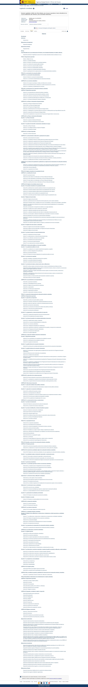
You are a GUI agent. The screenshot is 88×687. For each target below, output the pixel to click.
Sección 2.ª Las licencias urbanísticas (28, 461)
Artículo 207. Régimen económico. (29, 589)
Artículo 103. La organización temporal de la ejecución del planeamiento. (36, 314)
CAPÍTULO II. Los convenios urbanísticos (29, 80)
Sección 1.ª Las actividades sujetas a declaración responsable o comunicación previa (37, 454)
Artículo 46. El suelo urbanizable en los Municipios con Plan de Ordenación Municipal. (38, 178)
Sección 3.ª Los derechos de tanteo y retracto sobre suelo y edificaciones (35, 264)
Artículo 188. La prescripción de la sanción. (31, 542)
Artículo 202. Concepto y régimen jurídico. (30, 580)
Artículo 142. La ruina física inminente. (30, 418)
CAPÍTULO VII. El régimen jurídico (27, 566)
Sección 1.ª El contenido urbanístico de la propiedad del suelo (33, 185)
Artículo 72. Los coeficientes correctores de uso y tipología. (33, 237)
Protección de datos (45, 681)
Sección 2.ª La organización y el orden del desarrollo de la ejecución (34, 312)
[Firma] (22, 50)
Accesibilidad (40, 681)
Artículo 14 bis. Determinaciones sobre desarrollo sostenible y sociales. (36, 94)
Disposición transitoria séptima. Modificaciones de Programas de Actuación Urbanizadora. (39, 657)
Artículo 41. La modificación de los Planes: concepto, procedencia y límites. (36, 159)
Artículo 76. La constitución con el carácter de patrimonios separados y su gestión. (38, 249)
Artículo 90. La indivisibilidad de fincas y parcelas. (32, 283)
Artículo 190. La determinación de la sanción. (31, 545)
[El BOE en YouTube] (49, 683)
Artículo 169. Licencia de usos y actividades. (31, 487)
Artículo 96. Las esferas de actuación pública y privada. (33, 299)
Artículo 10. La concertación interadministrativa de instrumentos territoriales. (36, 78)
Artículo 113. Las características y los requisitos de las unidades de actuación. (37, 338)
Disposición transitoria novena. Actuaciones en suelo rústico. (34, 660)
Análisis (35, 31)
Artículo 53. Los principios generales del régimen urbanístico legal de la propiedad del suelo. (40, 194)
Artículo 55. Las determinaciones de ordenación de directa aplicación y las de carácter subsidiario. (41, 200)
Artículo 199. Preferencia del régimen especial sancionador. (34, 568)
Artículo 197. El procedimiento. (28, 562)
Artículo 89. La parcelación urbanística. (30, 281)
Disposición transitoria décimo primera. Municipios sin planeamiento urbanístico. (37, 664)
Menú (60, 4)
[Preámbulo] (23, 36)
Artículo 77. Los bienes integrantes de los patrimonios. (33, 250)
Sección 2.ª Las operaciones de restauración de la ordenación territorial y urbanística (37, 525)
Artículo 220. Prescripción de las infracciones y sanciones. (33, 616)
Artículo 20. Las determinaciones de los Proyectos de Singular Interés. (35, 108)
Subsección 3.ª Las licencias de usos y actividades (31, 485)
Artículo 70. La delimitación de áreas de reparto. (31, 234)
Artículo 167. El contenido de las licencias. (30, 481)
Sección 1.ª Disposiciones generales (28, 336)
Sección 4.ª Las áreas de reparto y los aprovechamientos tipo (33, 232)
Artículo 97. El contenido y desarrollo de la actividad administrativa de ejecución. (37, 301)
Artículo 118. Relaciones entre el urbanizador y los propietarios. (34, 353)
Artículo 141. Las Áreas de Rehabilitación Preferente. (32, 416)
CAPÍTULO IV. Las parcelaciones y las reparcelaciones (31, 279)
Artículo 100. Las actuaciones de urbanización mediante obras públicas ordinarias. (38, 306)
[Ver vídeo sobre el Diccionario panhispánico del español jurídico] (35, 28)
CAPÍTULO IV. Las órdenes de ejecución (29, 507)
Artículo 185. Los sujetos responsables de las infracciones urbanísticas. (36, 536)
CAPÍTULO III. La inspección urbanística (29, 501)
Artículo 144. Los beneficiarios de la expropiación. (32, 424)
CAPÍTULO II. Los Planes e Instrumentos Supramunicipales (32, 101)
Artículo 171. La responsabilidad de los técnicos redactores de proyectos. (36, 490)
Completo (22, 31)
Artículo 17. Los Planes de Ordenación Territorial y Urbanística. (34, 99)
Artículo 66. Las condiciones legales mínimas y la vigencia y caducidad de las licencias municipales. (41, 222)
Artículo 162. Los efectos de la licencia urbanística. (32, 469)
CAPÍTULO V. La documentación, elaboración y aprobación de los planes (35, 135)
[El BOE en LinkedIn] (46, 683)
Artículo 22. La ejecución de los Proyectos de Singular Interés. (34, 112)
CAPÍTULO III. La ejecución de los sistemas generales (31, 375)
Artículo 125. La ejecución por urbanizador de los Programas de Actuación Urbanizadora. (39, 369)
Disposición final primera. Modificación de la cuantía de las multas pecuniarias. (37, 670)
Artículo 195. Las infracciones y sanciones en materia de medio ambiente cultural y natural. (39, 556)
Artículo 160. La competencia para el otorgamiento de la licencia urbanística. (37, 465)
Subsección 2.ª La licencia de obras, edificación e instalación (33, 475)
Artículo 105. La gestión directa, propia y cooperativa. (32, 320)
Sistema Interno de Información (53, 681)
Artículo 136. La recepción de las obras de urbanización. (33, 405)
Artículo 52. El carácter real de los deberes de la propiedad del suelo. (35, 193)
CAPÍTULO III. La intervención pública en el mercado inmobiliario (33, 245)
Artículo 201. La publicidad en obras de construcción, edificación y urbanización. (37, 574)
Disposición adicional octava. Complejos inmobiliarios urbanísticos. (35, 634)
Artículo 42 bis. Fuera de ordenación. (30, 167)
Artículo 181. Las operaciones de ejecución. (31, 523)
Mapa (32, 681)
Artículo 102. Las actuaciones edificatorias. (31, 310)
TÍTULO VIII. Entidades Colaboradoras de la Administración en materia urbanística (37, 576)
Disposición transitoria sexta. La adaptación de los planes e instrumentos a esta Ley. (38, 655)
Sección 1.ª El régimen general (27, 531)
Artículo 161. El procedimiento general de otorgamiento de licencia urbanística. (37, 467)
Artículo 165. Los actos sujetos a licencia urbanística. (32, 477)
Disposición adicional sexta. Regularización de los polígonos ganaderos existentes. (38, 631)
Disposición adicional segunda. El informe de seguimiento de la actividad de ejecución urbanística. (41, 622)
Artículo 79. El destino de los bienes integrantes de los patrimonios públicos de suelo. (38, 254)
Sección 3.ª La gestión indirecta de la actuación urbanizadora (33, 348)
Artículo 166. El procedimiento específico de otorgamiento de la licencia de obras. (38, 479)
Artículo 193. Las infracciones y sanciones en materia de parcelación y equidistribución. (39, 553)
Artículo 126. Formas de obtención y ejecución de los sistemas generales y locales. (38, 377)
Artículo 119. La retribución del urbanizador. (31, 354)
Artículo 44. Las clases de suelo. (29, 175)
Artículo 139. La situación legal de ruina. (30, 413)
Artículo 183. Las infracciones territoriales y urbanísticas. (33, 533)
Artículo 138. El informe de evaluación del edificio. (32, 411)
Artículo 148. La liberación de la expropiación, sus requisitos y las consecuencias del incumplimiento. (41, 431)
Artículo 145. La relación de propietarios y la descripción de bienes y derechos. (37, 426)
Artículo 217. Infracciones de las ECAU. (30, 611)
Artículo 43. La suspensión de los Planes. (30, 169)
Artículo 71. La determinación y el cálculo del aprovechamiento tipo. (35, 236)
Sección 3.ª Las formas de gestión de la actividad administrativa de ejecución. (36, 318)
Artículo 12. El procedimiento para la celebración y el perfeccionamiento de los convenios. (39, 84)
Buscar (28, 5)
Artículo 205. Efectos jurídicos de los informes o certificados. (34, 585)
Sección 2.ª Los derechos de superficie (28, 256)
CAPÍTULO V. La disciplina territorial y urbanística (30, 511)
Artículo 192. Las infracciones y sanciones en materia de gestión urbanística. (37, 551)
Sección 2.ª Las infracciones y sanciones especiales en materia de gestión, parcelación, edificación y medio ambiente (43, 549)
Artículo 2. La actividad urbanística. (29, 60)
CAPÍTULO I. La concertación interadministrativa (30, 74)
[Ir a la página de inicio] (48, 2)
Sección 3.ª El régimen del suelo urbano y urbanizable (31, 224)
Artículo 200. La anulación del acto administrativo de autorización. (35, 570)
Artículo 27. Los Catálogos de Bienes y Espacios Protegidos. (34, 127)
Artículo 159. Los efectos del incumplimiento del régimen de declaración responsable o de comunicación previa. (43, 459)
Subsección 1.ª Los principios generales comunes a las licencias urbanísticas (36, 463)
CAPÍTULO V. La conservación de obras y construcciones (32, 400)
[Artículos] (23, 38)
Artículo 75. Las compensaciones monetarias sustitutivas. (33, 243)
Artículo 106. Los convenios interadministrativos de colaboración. (35, 322)
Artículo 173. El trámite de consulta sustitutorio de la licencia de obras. (35, 499)
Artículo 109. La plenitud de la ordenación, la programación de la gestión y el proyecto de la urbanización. (42, 327)
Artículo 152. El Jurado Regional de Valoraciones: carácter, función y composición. (38, 438)
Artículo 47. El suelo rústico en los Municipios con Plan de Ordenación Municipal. (37, 180)
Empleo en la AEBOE (65, 681)
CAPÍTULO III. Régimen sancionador (28, 609)
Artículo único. (25, 40)
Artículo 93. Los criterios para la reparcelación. (31, 288)
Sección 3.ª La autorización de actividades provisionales (32, 492)
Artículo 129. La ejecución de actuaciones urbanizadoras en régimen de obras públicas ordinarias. (41, 386)
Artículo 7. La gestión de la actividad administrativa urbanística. (34, 69)
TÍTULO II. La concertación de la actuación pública (31, 73)
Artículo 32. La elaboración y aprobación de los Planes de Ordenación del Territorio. (38, 141)
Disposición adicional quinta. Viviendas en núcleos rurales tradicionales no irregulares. (39, 629)
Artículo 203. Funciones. (27, 582)
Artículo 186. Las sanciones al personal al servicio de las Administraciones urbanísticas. (39, 538)
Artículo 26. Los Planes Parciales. (29, 125)
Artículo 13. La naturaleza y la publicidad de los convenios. (33, 86)
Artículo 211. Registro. (27, 598)
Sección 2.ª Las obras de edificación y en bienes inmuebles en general (34, 407)
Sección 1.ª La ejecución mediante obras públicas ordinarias (33, 384)
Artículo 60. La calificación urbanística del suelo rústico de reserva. (35, 210)
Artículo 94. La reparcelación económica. (30, 290)
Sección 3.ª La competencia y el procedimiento (30, 558)
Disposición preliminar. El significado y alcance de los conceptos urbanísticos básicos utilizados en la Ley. (42, 54)
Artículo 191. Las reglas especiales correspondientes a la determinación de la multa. (38, 547)
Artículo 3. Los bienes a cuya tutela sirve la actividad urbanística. (34, 62)
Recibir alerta (64, 31)
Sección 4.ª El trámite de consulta (27, 497)
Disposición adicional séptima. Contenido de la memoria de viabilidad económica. (38, 633)
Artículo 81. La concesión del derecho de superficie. (32, 260)
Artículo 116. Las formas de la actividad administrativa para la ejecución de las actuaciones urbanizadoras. (42, 346)
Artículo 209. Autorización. (28, 595)
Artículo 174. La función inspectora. (29, 503)
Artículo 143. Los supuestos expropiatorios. (31, 422)
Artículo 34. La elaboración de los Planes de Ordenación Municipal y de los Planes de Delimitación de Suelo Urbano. (44, 144)
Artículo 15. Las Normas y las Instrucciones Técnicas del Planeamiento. (36, 95)
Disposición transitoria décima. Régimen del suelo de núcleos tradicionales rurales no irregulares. (40, 662)
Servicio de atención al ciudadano (55, 678)
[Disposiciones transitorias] (26, 643)
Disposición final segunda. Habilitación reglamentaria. (33, 672)
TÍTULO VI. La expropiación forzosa (28, 420)
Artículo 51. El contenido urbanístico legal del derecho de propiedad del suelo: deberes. (39, 191)
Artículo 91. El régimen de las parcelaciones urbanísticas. (33, 285)
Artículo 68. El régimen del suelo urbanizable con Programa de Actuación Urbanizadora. (39, 228)
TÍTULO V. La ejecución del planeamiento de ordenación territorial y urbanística (36, 294)
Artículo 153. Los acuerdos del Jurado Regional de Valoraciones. (35, 440)
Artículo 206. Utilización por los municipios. (31, 587)
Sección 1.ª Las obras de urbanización (28, 401)
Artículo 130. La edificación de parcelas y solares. (32, 391)
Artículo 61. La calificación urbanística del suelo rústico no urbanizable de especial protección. (40, 212)
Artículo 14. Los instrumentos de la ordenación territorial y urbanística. (35, 92)
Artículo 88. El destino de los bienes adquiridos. (31, 277)
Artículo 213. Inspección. (27, 602)
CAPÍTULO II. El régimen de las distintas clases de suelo (32, 184)
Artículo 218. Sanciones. (27, 613)
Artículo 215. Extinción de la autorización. (30, 605)
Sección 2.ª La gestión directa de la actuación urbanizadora (32, 344)
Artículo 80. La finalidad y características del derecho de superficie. (35, 258)
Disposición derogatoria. (27, 44)
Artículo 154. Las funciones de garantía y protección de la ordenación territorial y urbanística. (39, 446)
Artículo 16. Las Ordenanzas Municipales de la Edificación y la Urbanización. (37, 97)
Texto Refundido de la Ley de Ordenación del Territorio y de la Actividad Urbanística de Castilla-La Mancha (41, 52)
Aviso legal (35, 681)
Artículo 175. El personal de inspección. (30, 505)
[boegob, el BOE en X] (41, 683)
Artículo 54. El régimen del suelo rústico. (30, 199)
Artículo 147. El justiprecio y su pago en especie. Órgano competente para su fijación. (38, 429)
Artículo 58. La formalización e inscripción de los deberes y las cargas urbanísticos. (38, 206)
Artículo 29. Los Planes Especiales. (29, 133)
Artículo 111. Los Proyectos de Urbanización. (31, 330)
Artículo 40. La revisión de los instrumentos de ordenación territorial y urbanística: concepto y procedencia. (42, 157)
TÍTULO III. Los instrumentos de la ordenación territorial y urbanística (34, 88)
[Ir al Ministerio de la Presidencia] (27, 2)
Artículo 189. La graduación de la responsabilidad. (32, 543)
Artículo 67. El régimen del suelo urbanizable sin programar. (34, 226)
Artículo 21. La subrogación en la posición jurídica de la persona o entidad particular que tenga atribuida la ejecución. (44, 110)
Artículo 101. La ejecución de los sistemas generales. (32, 308)
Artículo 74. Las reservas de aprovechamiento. (31, 241)
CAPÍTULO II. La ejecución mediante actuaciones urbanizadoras (33, 334)
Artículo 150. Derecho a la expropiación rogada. (31, 434)
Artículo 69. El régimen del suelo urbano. (30, 230)
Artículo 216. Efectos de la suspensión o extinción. (32, 607)
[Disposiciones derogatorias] (26, 42)
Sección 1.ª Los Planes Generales (27, 117)
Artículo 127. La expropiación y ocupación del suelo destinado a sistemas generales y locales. (40, 379)
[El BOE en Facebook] (44, 683)
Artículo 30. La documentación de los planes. (31, 137)
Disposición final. (26, 48)
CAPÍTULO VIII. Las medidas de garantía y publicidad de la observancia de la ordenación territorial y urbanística (42, 572)
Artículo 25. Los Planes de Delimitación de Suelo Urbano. (33, 121)
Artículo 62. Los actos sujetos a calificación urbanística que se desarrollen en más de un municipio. (41, 213)
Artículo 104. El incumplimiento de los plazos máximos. (33, 316)
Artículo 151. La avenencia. (28, 436)
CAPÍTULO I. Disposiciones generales (28, 90)
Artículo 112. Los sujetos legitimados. (30, 332)
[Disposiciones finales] (25, 46)
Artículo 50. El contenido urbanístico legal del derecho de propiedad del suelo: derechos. (39, 189)
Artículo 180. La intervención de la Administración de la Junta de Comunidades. (37, 521)
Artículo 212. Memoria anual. (28, 600)
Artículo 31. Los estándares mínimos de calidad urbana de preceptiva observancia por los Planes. (40, 139)
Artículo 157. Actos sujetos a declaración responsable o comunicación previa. (37, 456)
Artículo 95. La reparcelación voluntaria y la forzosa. (32, 292)
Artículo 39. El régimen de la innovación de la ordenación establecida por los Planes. (38, 156)
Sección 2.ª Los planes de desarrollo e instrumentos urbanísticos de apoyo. (35, 123)
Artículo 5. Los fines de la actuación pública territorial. (32, 65)
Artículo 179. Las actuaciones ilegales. (30, 519)
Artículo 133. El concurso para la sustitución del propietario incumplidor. (36, 396)
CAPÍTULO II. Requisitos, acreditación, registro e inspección (32, 591)
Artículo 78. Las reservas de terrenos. (30, 252)
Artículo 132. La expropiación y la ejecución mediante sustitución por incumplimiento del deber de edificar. (42, 394)
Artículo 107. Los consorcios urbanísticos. (30, 323)
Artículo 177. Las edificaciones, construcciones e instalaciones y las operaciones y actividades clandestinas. (42, 516)
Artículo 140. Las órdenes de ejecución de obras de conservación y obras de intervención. (39, 415)
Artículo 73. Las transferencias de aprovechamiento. (32, 239)
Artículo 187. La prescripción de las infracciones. (32, 540)
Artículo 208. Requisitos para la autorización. (31, 593)
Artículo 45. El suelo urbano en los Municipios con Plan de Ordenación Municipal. (38, 176)
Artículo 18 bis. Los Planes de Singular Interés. (31, 105)
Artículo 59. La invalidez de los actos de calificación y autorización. (35, 208)
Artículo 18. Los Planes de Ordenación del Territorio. (32, 103)
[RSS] (39, 683)
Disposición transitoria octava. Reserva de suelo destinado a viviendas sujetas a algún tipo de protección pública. (43, 659)
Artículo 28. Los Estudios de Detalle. (29, 129)
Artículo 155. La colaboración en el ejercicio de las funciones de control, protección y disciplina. (40, 447)
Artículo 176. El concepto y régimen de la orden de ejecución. (34, 509)
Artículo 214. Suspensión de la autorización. (31, 603)
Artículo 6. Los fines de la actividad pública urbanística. (33, 67)
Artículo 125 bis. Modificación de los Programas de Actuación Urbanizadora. (37, 371)
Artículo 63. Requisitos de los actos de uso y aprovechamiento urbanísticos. (36, 215)
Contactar (21, 681)
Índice (32, 31)
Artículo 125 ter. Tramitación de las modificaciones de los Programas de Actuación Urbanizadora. (40, 373)
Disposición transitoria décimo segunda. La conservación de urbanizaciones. (37, 666)
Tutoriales (60, 681)
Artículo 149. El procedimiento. (28, 433)
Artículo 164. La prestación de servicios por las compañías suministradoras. (36, 473)
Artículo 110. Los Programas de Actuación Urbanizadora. (33, 329)
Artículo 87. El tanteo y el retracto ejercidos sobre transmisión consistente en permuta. (38, 275)
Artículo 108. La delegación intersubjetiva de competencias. (34, 325)
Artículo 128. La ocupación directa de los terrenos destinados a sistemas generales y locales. (40, 380)
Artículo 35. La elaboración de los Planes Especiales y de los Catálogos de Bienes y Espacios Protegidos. (42, 146)
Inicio (25, 5)
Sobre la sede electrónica (26, 681)
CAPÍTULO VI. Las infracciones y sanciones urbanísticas (32, 529)
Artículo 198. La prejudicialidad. (29, 564)
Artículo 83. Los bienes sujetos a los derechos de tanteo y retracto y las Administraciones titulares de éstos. (42, 266)
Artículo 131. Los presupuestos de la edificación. (32, 392)
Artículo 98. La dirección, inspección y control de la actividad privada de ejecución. (38, 303)
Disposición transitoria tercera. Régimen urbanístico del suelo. (34, 649)
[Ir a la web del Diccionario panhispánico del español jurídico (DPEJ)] (37, 28)
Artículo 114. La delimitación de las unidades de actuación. (33, 340)
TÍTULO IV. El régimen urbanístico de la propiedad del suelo (32, 171)
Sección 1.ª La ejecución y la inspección (29, 297)
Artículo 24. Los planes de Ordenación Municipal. (32, 119)
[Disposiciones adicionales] (26, 618)
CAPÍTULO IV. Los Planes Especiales (28, 131)
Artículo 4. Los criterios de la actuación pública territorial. (33, 64)
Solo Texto (27, 31)
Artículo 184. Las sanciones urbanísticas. (30, 535)
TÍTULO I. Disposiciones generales (28, 56)
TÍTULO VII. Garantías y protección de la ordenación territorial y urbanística (35, 442)
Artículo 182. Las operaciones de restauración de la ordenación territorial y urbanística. (38, 527)
